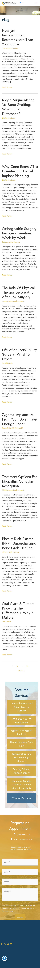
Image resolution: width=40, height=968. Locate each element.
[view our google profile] (8, 943)
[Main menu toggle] (35, 3)
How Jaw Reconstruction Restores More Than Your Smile (17, 37)
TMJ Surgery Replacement (13, 301)
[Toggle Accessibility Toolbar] (4, 958)
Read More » (7, 87)
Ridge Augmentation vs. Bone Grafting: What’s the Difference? (18, 106)
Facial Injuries (7, 363)
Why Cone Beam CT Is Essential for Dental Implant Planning (20, 171)
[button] (21, 707)
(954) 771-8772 (23, 834)
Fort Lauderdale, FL (23, 839)
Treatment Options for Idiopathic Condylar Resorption (19, 481)
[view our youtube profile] (11, 943)
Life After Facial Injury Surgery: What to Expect (19, 354)
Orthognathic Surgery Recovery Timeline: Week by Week (19, 233)
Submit (20, 917)
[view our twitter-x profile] (5, 943)
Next (21, 670)
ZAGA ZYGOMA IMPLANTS (12, 428)
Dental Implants (8, 118)
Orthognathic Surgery (11, 242)
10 (27, 666)
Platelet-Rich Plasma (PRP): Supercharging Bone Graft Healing (19, 543)
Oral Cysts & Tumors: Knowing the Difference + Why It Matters (18, 610)
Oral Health (6, 622)
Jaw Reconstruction (10, 49)
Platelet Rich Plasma (10, 552)
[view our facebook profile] (2, 943)
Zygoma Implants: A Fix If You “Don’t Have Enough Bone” (19, 419)
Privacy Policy (17, 908)
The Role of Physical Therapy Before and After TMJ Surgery (18, 292)
